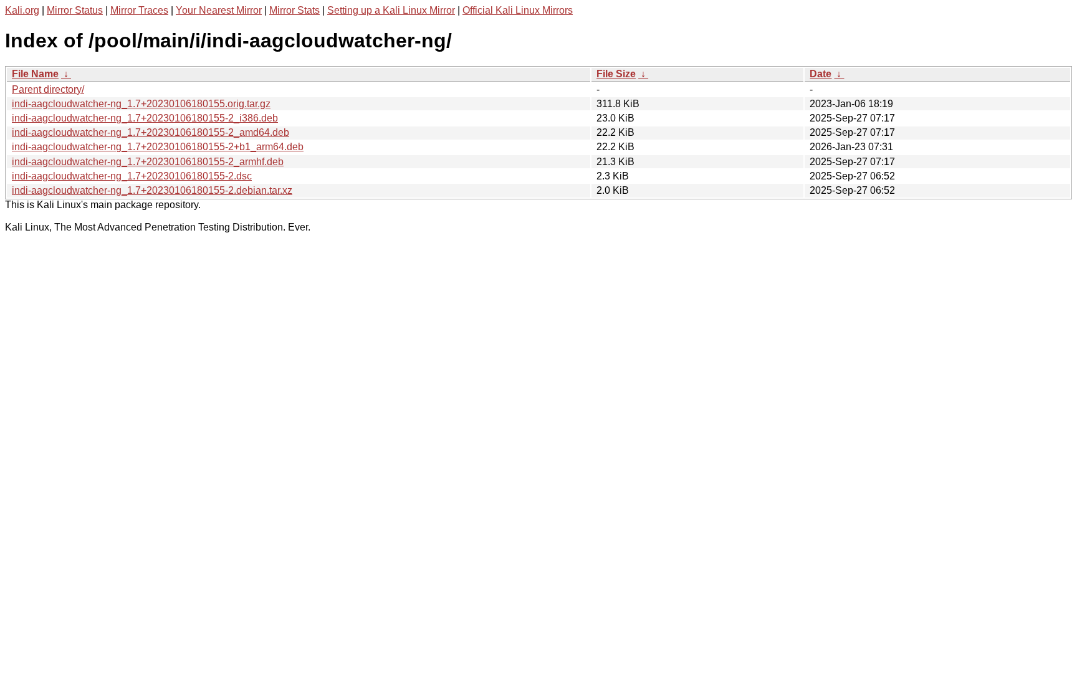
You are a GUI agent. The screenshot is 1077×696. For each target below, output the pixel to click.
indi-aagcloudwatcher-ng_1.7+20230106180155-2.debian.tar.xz (152, 190)
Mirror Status (75, 10)
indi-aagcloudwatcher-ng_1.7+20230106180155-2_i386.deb (145, 118)
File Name (35, 74)
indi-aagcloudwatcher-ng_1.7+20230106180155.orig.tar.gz (141, 103)
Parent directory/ (48, 89)
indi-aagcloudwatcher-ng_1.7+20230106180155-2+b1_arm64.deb (158, 146)
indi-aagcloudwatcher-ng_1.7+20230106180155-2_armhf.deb (148, 161)
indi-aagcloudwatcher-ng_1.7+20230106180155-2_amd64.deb (150, 132)
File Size (616, 74)
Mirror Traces (139, 10)
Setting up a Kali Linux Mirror (391, 10)
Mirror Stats (294, 10)
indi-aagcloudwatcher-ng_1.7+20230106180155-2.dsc (132, 176)
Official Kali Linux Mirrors (517, 10)
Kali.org (22, 10)
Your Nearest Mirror (219, 10)
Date (820, 74)
